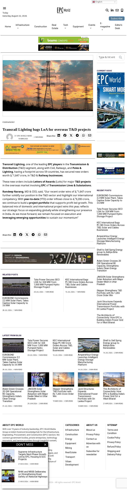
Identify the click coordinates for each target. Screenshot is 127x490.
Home (8, 26)
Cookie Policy (113, 437)
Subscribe (117, 18)
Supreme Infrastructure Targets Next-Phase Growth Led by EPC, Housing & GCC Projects (32, 456)
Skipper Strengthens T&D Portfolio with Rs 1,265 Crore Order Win (109, 293)
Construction (40, 26)
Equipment (78, 26)
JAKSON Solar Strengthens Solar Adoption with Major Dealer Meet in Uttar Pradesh (110, 281)
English (98, 2)
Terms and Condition (112, 431)
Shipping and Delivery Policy (114, 453)
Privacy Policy (93, 434)
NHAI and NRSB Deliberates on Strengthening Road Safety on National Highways (32, 474)
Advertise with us (93, 445)
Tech (65, 25)
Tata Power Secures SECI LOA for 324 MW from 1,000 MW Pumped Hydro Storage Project (47, 283)
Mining (68, 448)
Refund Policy (114, 446)
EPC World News (24, 136)
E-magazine (105, 25)
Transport (70, 457)
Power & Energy (8, 122)
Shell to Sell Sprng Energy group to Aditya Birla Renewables (110, 252)
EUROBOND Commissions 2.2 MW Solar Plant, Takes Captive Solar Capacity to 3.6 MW (15, 302)
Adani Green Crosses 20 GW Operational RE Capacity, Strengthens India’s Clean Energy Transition (109, 266)
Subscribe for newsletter (92, 453)
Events (92, 25)
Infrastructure (22, 25)
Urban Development (72, 463)
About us (90, 430)
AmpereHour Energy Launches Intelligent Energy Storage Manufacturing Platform (110, 240)
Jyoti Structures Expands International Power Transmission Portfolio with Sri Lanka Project (111, 305)
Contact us (91, 439)
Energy (68, 439)
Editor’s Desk (118, 26)
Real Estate (55, 26)
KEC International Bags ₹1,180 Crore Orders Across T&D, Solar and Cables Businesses (79, 283)
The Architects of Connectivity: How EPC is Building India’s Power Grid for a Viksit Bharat (110, 319)
